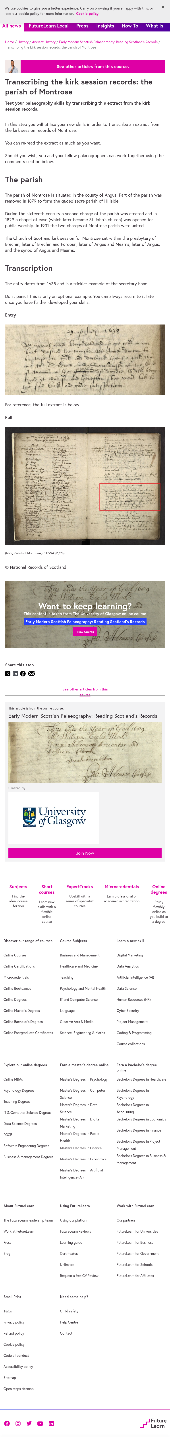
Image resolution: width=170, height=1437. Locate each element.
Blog (7, 1253)
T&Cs (8, 1311)
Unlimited (67, 1264)
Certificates (69, 1253)
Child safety (69, 1311)
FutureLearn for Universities (137, 1231)
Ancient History (44, 42)
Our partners (126, 1220)
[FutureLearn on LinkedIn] (51, 1423)
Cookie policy (14, 1344)
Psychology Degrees (19, 1090)
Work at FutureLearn (19, 1231)
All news (11, 25)
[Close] (163, 7)
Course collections (131, 1044)
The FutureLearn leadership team (28, 1220)
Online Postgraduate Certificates (28, 1032)
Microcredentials (16, 977)
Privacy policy (14, 1322)
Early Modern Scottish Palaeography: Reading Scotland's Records (108, 42)
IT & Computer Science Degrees (27, 1112)
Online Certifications (19, 966)
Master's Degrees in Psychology (84, 1079)
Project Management (132, 1021)
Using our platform (74, 1220)
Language (67, 1010)
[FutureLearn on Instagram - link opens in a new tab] (17, 1423)
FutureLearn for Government (138, 1253)
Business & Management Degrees (28, 1157)
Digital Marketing (130, 955)
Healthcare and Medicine (79, 966)
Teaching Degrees (17, 1101)
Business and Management (80, 955)
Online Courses (15, 955)
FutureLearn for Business (135, 1242)
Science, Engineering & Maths (82, 1032)
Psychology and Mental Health (83, 988)
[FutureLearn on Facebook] (8, 1423)
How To (130, 25)
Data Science (127, 988)
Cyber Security (128, 1010)
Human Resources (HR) (134, 999)
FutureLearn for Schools (135, 1264)
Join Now (85, 853)
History (23, 42)
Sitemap (10, 1377)
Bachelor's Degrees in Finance (139, 1130)
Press (82, 25)
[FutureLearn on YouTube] (40, 1423)
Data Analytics (128, 966)
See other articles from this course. (93, 66)
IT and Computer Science (79, 999)
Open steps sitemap (19, 1388)
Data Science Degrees (20, 1123)
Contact (66, 1333)
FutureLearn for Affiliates (135, 1275)
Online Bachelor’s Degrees (23, 1021)
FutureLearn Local (49, 25)
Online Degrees (15, 999)
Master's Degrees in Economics (83, 1159)
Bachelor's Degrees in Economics (141, 1119)
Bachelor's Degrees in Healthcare (141, 1079)
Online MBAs (13, 1079)
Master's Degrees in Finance (81, 1148)
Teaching (66, 977)
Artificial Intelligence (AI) (135, 977)
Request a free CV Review (79, 1275)
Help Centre (69, 1322)
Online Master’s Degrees (22, 1010)
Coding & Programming (134, 1032)
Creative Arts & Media (76, 1021)
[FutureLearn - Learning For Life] (153, 1422)
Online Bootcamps (17, 988)
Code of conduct (16, 1355)
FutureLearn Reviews (75, 1231)
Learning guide (71, 1242)
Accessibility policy (18, 1366)
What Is (154, 25)
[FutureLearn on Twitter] (29, 1423)
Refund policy (14, 1333)
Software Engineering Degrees (26, 1146)
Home (9, 42)
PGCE (8, 1134)
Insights (105, 25)
